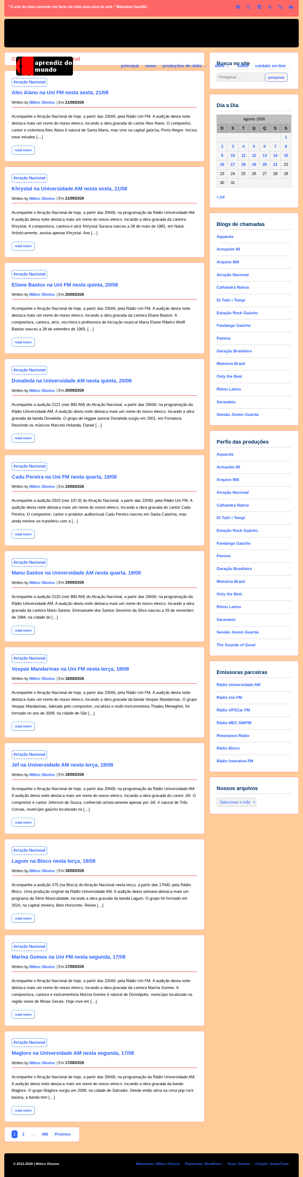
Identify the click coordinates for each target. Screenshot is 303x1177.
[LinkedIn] (259, 6)
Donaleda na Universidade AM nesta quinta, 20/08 (72, 381)
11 (243, 155)
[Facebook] (238, 6)
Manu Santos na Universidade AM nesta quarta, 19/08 (76, 573)
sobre (243, 65)
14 (275, 155)
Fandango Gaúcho (234, 325)
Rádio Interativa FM (235, 761)
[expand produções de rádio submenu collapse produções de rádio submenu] (205, 66)
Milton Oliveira (42, 198)
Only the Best (229, 376)
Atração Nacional (29, 178)
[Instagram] (248, 6)
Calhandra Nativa (233, 287)
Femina (223, 338)
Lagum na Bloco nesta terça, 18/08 (53, 861)
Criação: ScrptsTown (272, 1164)
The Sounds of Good (236, 645)
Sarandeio (226, 402)
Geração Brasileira (234, 351)
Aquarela (225, 236)
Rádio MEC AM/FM (234, 723)
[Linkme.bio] (280, 6)
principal (130, 65)
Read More (25, 149)
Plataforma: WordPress (203, 1164)
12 (254, 155)
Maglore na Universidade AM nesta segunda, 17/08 (73, 1053)
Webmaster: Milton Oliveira (158, 1164)
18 (243, 164)
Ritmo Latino (229, 389)
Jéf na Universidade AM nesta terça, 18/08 (62, 765)
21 (275, 164)
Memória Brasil (231, 363)
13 (265, 155)
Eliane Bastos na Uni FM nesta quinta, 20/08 (65, 285)
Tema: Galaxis (238, 1164)
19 (254, 164)
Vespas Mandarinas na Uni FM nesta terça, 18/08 (70, 669)
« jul (221, 197)
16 (222, 164)
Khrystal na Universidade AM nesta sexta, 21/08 (69, 189)
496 (45, 1134)
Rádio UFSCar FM (233, 710)
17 (233, 164)
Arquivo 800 (228, 262)
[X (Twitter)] (269, 6)
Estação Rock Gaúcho (237, 313)
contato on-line (270, 65)
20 (265, 164)
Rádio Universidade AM (238, 685)
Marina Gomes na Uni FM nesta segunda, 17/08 (68, 957)
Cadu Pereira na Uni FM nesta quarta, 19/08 (64, 477)
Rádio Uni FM (229, 697)
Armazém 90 (228, 249)
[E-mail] (291, 6)
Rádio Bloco (228, 748)
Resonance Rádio (233, 735)
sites (219, 65)
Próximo (63, 1134)
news (150, 65)
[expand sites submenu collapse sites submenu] (228, 66)
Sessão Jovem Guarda (237, 414)
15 (286, 155)
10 (233, 155)
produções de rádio (182, 65)
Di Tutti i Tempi (231, 300)
